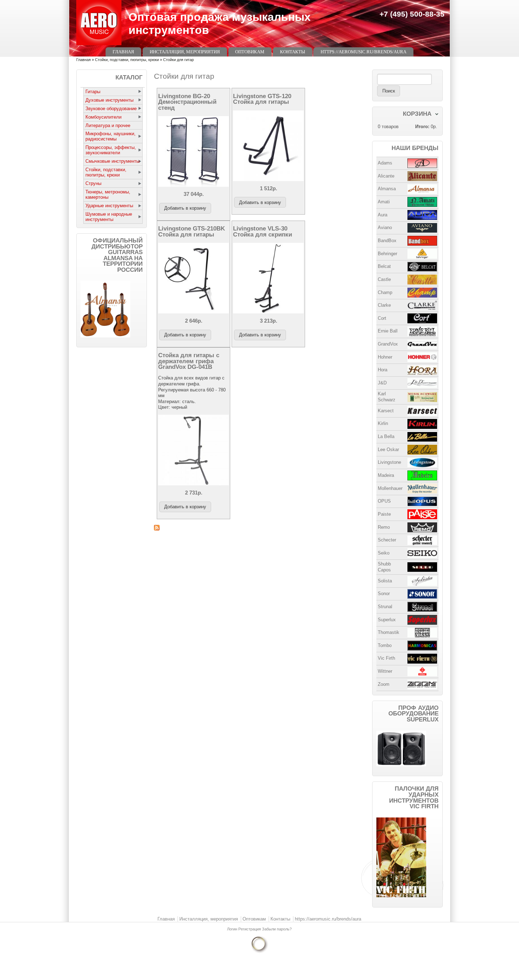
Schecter (387, 540)
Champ (385, 292)
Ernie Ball (388, 331)
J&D (382, 382)
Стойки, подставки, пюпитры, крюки (127, 60)
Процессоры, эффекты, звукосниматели (110, 150)
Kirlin (383, 423)
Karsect (386, 410)
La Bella (386, 436)
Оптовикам (249, 51)
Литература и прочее (107, 125)
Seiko (383, 553)
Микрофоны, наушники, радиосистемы (110, 136)
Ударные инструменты (109, 205)
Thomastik (388, 632)
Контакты (292, 51)
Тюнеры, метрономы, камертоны (107, 194)
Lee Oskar (388, 449)
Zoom (383, 684)
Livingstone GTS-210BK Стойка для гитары (191, 231)
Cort (382, 318)
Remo (384, 527)
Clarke (384, 305)
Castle (384, 279)
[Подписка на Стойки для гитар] (259, 528)
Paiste (384, 514)
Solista (385, 580)
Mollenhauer (390, 488)
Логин (232, 929)
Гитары (92, 91)
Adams (385, 163)
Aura (382, 214)
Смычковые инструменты (112, 161)
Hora (382, 369)
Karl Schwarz (386, 396)
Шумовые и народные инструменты (108, 216)
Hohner (385, 357)
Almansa (387, 188)
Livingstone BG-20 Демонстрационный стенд (187, 101)
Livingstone (389, 462)
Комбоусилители (103, 117)
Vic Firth (386, 658)
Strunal (385, 606)
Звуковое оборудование (111, 108)
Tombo (385, 645)
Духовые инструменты (109, 100)
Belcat (384, 266)
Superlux (387, 619)
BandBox (387, 240)
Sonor (384, 593)
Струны (93, 183)
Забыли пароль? (277, 929)
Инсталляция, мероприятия (185, 51)
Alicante (386, 176)
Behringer (387, 253)
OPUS (384, 501)
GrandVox (388, 344)
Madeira (386, 475)
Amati (384, 201)
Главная (123, 51)
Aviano (385, 227)
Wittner (385, 671)
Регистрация (250, 929)
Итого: (422, 126)
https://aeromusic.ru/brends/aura (363, 51)
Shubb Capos (384, 567)
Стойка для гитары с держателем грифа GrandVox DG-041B (188, 361)
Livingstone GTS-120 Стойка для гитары (262, 99)
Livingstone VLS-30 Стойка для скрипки (262, 231)
